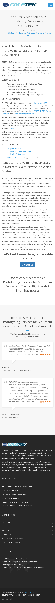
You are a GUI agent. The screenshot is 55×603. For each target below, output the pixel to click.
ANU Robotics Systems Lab (23, 113)
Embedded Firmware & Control (14, 494)
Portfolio (6, 527)
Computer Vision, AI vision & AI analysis (17, 506)
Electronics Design (10, 490)
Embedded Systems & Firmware (19, 151)
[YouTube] (7, 599)
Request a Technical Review (13, 542)
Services (32, 30)
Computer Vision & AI (15, 148)
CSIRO (36, 111)
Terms (32, 592)
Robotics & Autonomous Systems (15, 502)
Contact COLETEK (9, 158)
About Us (5, 530)
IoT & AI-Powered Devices (11, 498)
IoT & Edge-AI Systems (16, 154)
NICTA (42, 111)
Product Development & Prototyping (17, 486)
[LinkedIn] (3, 599)
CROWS (12, 128)
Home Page (6, 523)
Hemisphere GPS (40, 103)
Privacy (26, 592)
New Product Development (12, 538)
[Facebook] (11, 599)
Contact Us (27, 264)
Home (24, 30)
